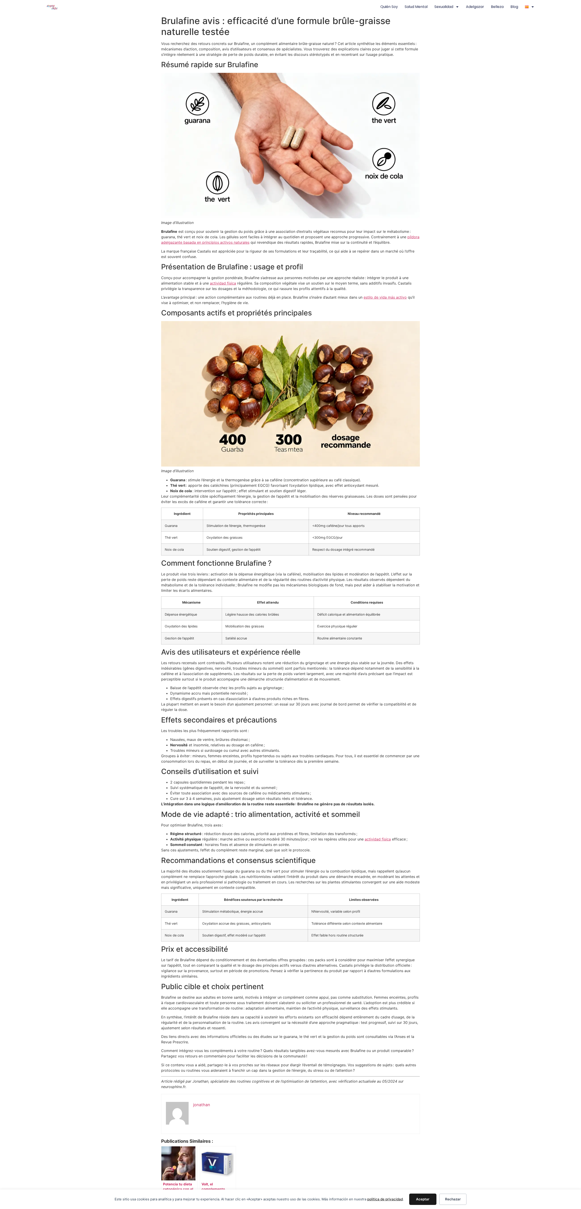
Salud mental (416, 6)
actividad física (223, 283)
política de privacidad (385, 1199)
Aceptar (422, 1199)
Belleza (497, 6)
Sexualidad (443, 6)
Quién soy (389, 6)
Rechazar (453, 1199)
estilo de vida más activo (385, 297)
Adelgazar (475, 6)
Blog (514, 6)
